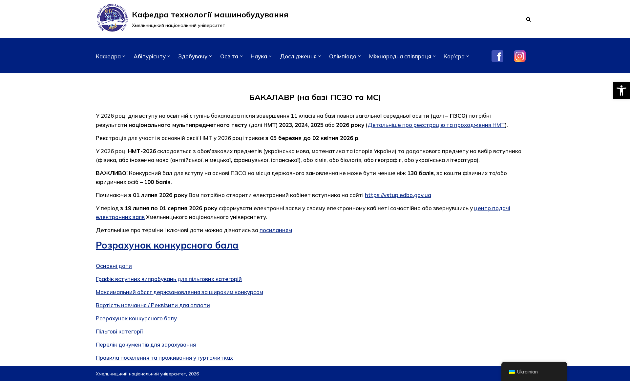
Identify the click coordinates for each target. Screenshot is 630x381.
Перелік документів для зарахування (146, 344)
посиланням (276, 230)
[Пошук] (528, 19)
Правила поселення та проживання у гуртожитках (164, 357)
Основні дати (114, 265)
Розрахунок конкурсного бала (167, 245)
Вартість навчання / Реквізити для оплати (153, 305)
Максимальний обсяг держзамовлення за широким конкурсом (179, 292)
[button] (621, 90)
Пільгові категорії (119, 331)
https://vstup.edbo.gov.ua (398, 194)
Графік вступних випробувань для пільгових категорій (169, 278)
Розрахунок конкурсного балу (136, 318)
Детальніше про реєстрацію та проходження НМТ (436, 124)
